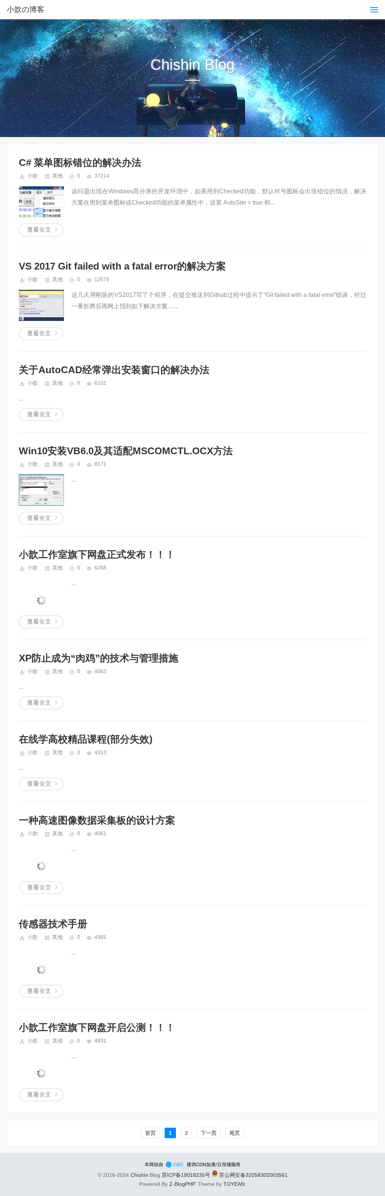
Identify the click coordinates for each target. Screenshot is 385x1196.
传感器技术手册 (53, 923)
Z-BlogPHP (182, 1184)
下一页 (209, 1133)
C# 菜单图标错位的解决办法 (80, 162)
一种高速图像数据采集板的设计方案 (97, 820)
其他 (57, 176)
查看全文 (39, 229)
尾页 (234, 1133)
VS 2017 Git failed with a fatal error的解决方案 (122, 266)
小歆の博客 (25, 9)
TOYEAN (234, 1184)
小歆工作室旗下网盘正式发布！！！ (97, 554)
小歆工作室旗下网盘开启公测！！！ (97, 1027)
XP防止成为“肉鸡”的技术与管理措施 (98, 658)
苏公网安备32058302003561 (253, 1175)
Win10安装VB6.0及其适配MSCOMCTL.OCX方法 (126, 450)
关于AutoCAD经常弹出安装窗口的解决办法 (114, 369)
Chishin (139, 1175)
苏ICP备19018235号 (186, 1175)
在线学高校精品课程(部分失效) (86, 739)
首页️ (150, 1133)
